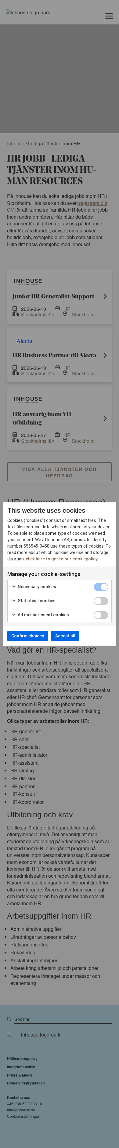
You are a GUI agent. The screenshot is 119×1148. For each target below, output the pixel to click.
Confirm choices (27, 635)
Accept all (65, 635)
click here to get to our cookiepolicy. (62, 558)
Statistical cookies (36, 600)
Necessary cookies (36, 586)
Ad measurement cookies (43, 614)
